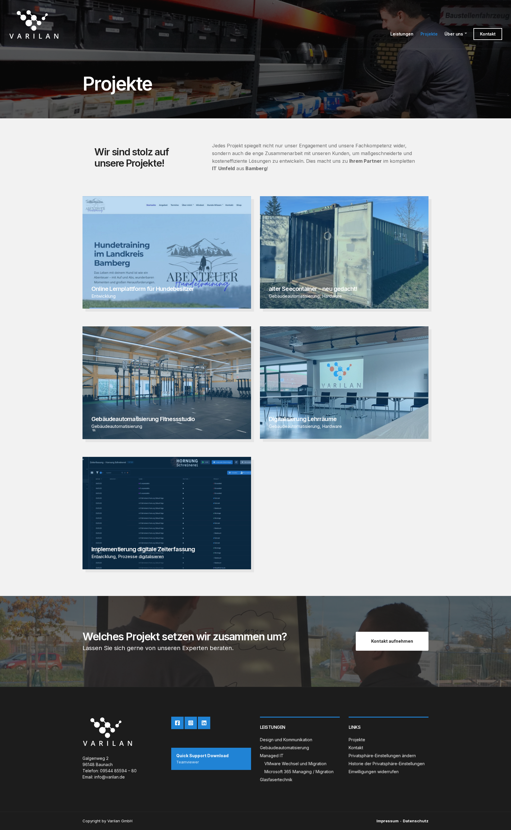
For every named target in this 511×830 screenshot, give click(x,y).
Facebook (177, 723)
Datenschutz (415, 820)
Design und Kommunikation (286, 739)
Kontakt (488, 33)
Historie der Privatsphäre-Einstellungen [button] (387, 763)
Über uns (453, 33)
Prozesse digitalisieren (141, 556)
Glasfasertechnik (276, 779)
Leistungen (401, 33)
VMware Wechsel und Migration (295, 763)
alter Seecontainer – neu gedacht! (313, 288)
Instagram (191, 723)
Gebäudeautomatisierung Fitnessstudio (143, 419)
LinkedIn (204, 723)
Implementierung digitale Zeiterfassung (143, 549)
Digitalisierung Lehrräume (303, 419)
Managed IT (272, 755)
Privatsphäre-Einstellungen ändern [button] (382, 755)
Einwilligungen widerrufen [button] (374, 771)
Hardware (332, 296)
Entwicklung (103, 296)
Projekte (429, 33)
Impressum (387, 820)
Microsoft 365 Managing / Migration (299, 771)
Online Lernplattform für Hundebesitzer (142, 288)
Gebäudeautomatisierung (294, 296)
